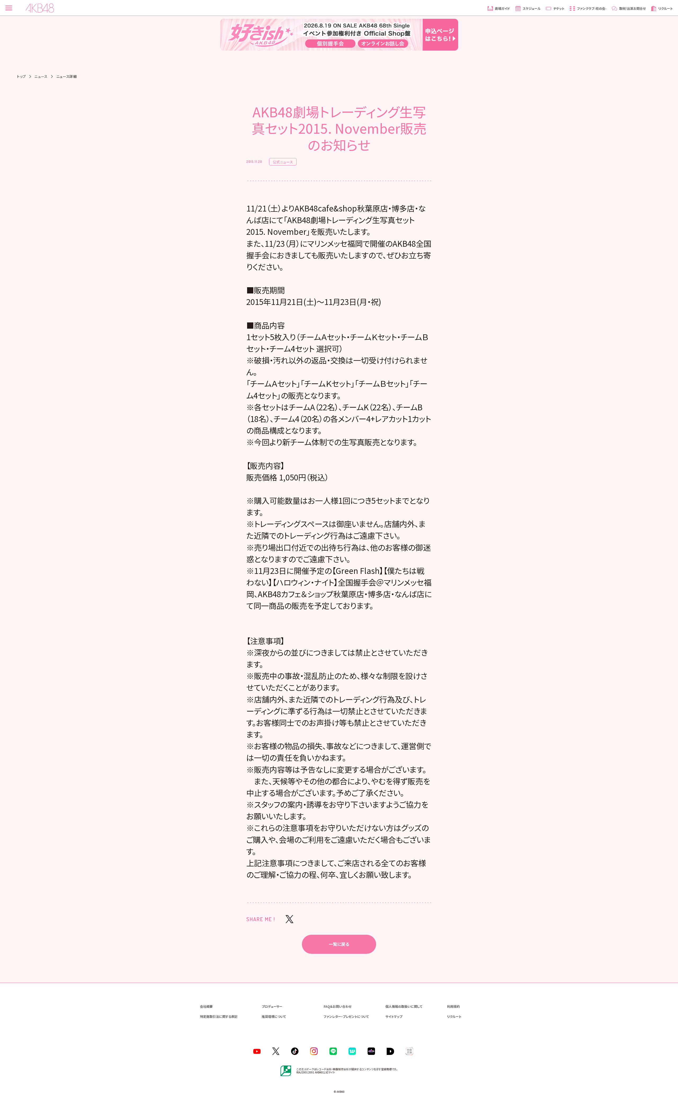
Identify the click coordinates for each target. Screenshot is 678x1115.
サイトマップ (393, 1016)
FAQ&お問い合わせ (337, 1006)
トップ (21, 76)
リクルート (454, 1016)
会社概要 (206, 1006)
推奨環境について (274, 1016)
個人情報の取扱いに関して (403, 1006)
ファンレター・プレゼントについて (346, 1016)
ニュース (41, 76)
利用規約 (453, 1006)
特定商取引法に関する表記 (219, 1016)
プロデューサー (272, 1006)
